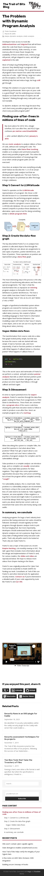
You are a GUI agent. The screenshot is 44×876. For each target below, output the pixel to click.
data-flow (22, 257)
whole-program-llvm (18, 214)
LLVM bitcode (28, 190)
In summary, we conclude (14, 832)
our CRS (19, 582)
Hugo (29, 872)
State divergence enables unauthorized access (19, 848)
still (38, 80)
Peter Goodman (10, 31)
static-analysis (28, 36)
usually (26, 466)
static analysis (14, 144)
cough (6, 479)
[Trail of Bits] (34, 5)
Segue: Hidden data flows (15, 825)
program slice (13, 405)
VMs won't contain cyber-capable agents (17, 844)
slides (23, 556)
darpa (7, 36)
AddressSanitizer (9, 44)
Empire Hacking (9, 548)
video (31, 556)
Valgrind (24, 44)
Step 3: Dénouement (12, 828)
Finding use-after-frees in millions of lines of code (21, 813)
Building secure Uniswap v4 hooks (15, 864)
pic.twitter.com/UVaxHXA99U (25, 131)
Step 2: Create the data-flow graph (17, 821)
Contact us (20, 577)
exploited (6, 60)
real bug (27, 413)
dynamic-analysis (16, 36)
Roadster (37, 872)
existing (33, 287)
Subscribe (22, 798)
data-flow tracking (30, 149)
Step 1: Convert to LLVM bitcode (16, 818)
